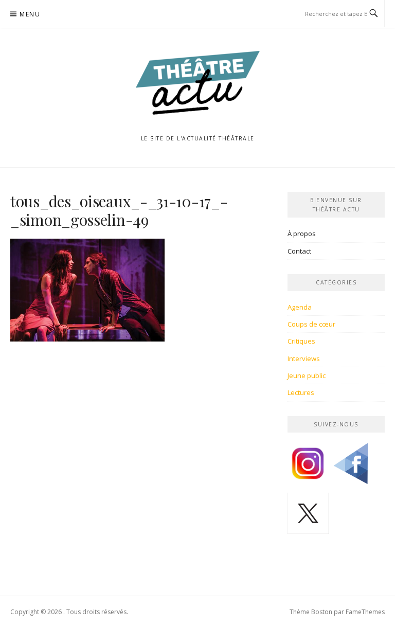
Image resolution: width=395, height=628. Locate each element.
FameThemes (365, 611)
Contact (299, 251)
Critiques (301, 341)
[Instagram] (308, 467)
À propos (302, 233)
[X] (308, 517)
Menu (30, 14)
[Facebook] (350, 467)
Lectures (301, 392)
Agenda (300, 307)
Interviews (304, 358)
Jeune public (307, 375)
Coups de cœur (311, 324)
